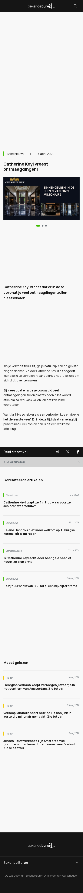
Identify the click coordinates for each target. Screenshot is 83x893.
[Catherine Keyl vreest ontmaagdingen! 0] (38, 226)
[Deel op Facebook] (78, 452)
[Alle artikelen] (46, 226)
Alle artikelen (14, 462)
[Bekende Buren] (41, 6)
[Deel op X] (68, 452)
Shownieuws (15, 154)
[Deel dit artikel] (57, 452)
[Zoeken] (75, 6)
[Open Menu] (6, 6)
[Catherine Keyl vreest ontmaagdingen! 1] (42, 226)
